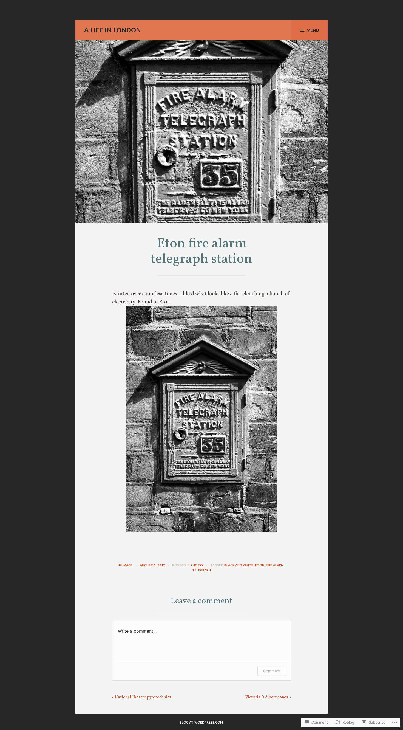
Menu (312, 30)
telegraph (201, 570)
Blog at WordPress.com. (202, 722)
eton (259, 565)
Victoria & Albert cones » (268, 697)
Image (127, 565)
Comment (271, 671)
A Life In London (112, 30)
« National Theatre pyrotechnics (141, 697)
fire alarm (275, 565)
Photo (197, 565)
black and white (238, 565)
